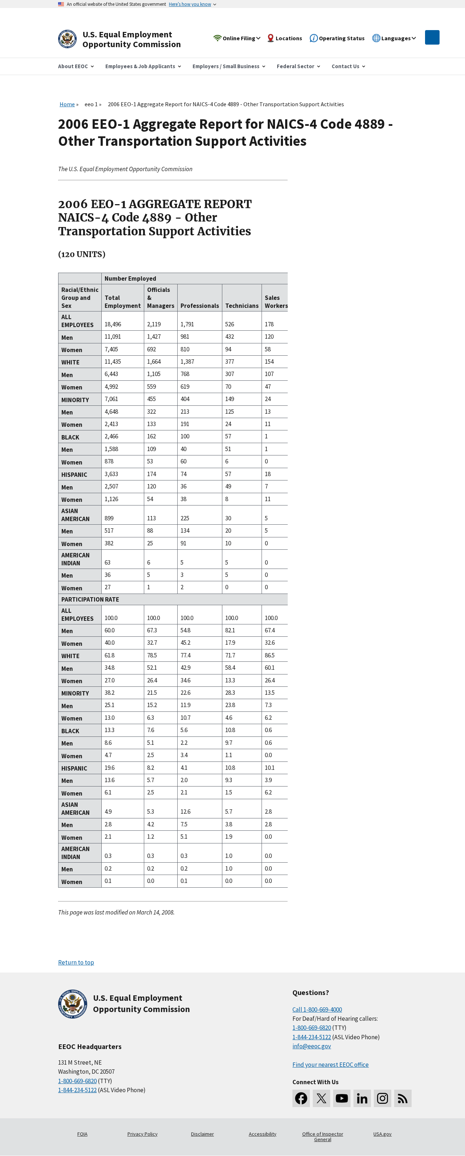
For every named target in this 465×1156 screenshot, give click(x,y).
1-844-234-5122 (77, 1090)
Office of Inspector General (322, 1137)
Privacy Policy (143, 1134)
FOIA (82, 1134)
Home (67, 104)
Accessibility (262, 1134)
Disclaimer (202, 1134)
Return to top (76, 962)
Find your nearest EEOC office (330, 1065)
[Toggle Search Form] (432, 37)
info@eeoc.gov (311, 1046)
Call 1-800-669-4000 (317, 1009)
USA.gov (382, 1134)
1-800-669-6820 (77, 1081)
